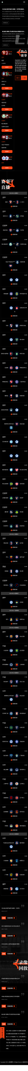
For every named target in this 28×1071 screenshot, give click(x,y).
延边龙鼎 (22, 695)
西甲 (4, 598)
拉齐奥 (21, 543)
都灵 (6, 202)
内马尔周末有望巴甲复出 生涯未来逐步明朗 (13, 38)
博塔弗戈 (6, 585)
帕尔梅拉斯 (5, 244)
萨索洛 (22, 216)
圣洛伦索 (22, 423)
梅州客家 (22, 843)
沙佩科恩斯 (5, 497)
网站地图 (14, 1068)
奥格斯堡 (6, 888)
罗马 (7, 557)
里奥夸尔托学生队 (9, 423)
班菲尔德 (22, 353)
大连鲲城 (6, 860)
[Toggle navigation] (24, 2)
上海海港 (22, 664)
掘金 (18, 1039)
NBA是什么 (13, 1045)
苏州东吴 (22, 811)
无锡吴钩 (22, 741)
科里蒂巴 (6, 526)
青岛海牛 (6, 681)
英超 (4, 566)
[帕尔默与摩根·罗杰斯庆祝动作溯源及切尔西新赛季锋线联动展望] (9, 1022)
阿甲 (4, 275)
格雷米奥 (22, 262)
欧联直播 (24, 65)
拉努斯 (6, 367)
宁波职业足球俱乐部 (8, 843)
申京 (23, 1045)
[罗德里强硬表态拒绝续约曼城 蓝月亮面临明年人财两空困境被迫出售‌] (9, 986)
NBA (7, 1030)
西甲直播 (20, 63)
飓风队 (6, 395)
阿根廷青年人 (23, 367)
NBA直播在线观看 (21, 1030)
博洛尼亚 (6, 543)
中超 (4, 646)
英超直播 (17, 60)
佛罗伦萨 (22, 557)
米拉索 (21, 511)
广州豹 (6, 874)
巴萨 (7, 636)
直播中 (7, 67)
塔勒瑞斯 (6, 293)
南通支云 (22, 860)
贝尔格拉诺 (5, 441)
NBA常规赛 (21, 1033)
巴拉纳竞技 (23, 585)
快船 (21, 1039)
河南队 (6, 825)
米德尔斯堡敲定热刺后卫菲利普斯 (11, 18)
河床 (7, 325)
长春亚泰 (22, 874)
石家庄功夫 (5, 741)
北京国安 (22, 650)
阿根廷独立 (5, 381)
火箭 (17, 1045)
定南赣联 (6, 811)
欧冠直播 (21, 62)
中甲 (4, 691)
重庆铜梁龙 (23, 825)
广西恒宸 (22, 755)
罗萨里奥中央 (23, 293)
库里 (10, 1030)
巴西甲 (4, 226)
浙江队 (6, 727)
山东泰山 (22, 783)
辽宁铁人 (22, 797)
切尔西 (21, 571)
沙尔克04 (22, 888)
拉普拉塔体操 (4, 409)
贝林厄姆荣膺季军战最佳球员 (10, 41)
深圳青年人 (23, 769)
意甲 (4, 197)
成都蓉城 (6, 797)
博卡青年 (22, 339)
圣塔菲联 (22, 483)
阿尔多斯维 (5, 483)
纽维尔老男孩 (4, 353)
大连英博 (6, 650)
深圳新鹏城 (5, 664)
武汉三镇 (22, 681)
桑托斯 (6, 511)
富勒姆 (6, 571)
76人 (17, 1036)
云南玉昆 (22, 727)
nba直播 (14, 1030)
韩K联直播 (19, 71)
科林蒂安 (22, 526)
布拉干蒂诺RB (9, 262)
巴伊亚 (22, 230)
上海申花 (6, 783)
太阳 (20, 1036)
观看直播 (14, 206)
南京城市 (6, 755)
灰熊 (20, 1045)
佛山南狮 (6, 769)
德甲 (4, 884)
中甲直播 (18, 69)
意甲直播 (18, 65)
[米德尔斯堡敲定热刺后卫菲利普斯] (9, 1004)
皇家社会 (22, 619)
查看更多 (5, 22)
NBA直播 (22, 60)
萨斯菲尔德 (23, 325)
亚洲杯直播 (18, 67)
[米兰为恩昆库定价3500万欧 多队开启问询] (9, 933)
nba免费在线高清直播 (11, 1033)
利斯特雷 (22, 395)
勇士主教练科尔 (13, 1042)
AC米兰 (22, 202)
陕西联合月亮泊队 (9, 695)
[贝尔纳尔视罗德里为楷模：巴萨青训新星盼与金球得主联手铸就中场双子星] (9, 916)
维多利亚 (5, 230)
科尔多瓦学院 (23, 469)
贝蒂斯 (21, 602)
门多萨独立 (23, 381)
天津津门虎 (5, 713)
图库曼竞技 (5, 469)
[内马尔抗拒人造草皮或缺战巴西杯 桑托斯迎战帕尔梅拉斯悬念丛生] (9, 951)
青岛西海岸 (23, 713)
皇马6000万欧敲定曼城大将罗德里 (11, 36)
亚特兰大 (5, 216)
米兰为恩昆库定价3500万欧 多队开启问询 (13, 11)
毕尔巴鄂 (22, 636)
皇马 (7, 619)
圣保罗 (21, 497)
